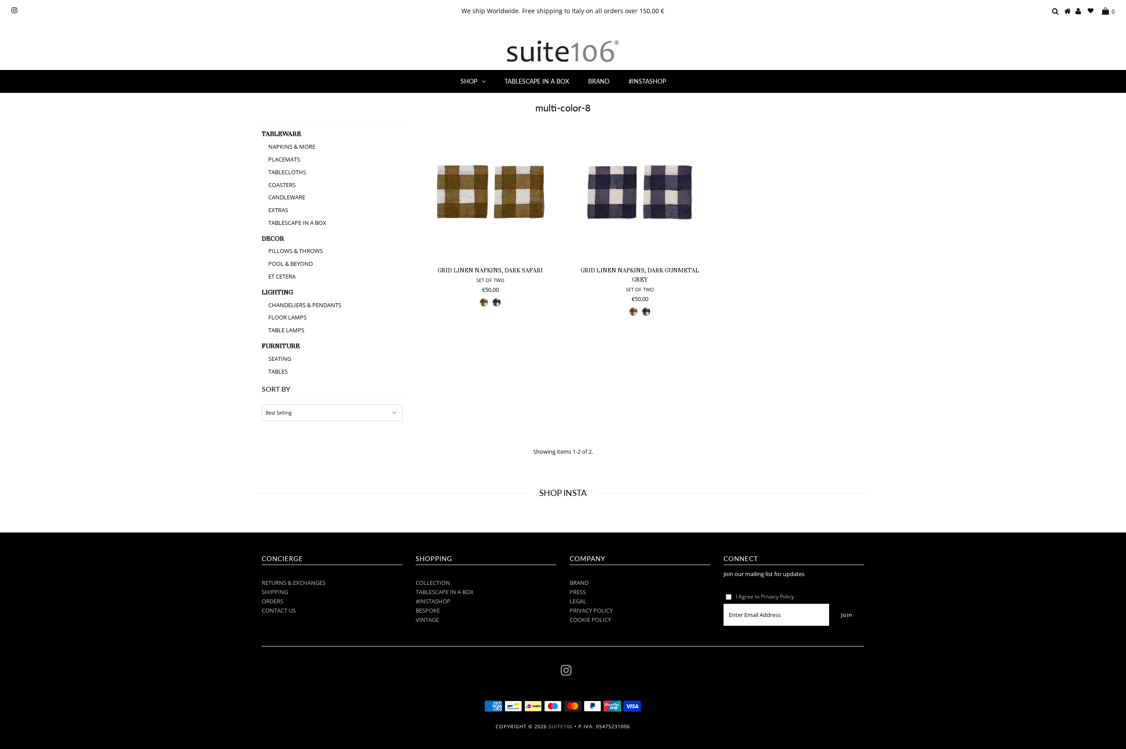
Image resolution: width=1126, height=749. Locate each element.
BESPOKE (428, 610)
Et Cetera (282, 276)
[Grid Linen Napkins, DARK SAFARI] (490, 192)
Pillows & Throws (295, 251)
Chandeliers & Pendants (304, 305)
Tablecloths (287, 172)
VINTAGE (427, 620)
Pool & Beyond (290, 264)
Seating (279, 359)
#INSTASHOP (647, 81)
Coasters (282, 185)
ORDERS (272, 601)
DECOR (273, 238)
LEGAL (578, 601)
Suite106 (560, 726)
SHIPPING (275, 592)
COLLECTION (433, 583)
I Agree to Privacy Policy (765, 596)
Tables (278, 371)
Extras (278, 210)
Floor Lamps (287, 317)
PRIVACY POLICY (591, 610)
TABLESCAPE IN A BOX (537, 81)
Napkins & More (291, 147)
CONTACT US (279, 610)
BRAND (599, 81)
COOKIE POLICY (590, 620)
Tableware (281, 134)
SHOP (469, 81)
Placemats (284, 159)
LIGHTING (277, 292)
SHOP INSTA (563, 493)
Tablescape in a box (297, 223)
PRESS (578, 592)
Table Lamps (286, 330)
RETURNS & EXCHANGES (293, 583)
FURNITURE (281, 346)
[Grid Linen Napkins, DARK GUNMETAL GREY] (640, 192)
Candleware (286, 197)
